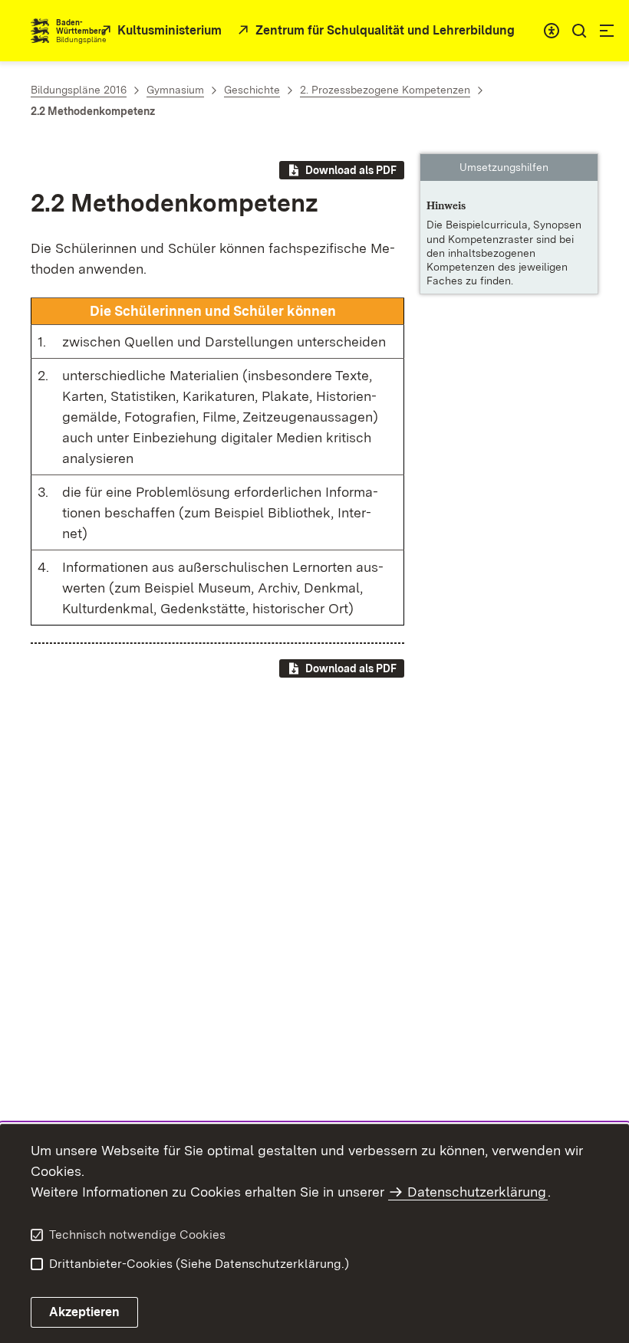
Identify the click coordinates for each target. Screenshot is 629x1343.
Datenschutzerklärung (476, 1192)
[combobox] (551, 30)
